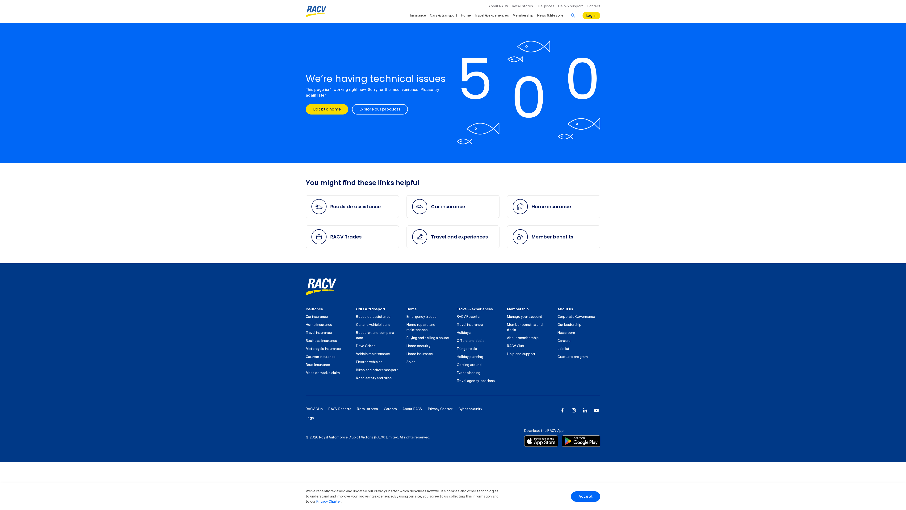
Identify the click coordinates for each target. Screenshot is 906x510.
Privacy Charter (328, 501)
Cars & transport (443, 15)
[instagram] (574, 410)
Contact (593, 6)
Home (466, 15)
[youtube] (596, 410)
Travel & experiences (492, 15)
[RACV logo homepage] (316, 11)
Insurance (418, 15)
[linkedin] (585, 410)
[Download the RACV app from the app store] (541, 441)
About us (565, 309)
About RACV (498, 6)
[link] (321, 286)
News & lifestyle (550, 15)
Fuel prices (545, 6)
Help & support (570, 6)
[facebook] (562, 410)
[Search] (573, 15)
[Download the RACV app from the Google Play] (581, 441)
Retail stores (522, 6)
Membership (523, 15)
